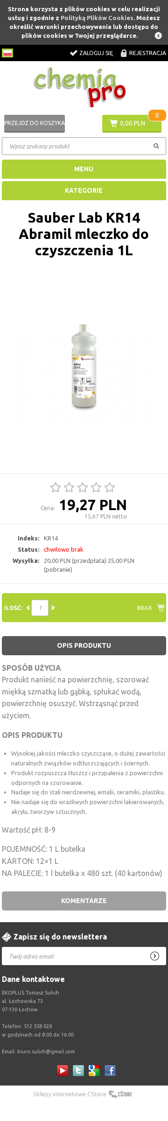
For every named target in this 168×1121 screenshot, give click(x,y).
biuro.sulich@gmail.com (46, 1051)
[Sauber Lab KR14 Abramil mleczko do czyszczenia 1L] (84, 366)
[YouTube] (62, 1070)
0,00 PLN (132, 123)
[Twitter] (78, 1070)
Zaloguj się (96, 53)
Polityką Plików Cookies (97, 17)
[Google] (94, 1070)
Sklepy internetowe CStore (69, 1094)
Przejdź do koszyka (34, 123)
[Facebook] (110, 1070)
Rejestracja (147, 53)
